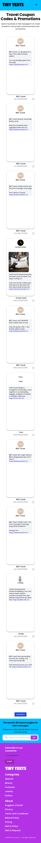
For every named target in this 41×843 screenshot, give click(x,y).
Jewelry (15, 11)
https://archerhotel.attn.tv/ (19, 289)
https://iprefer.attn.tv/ (21, 600)
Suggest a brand (14, 805)
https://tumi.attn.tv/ (16, 398)
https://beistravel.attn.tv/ (18, 64)
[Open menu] (36, 5)
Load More (20, 714)
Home (9, 11)
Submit (9, 761)
